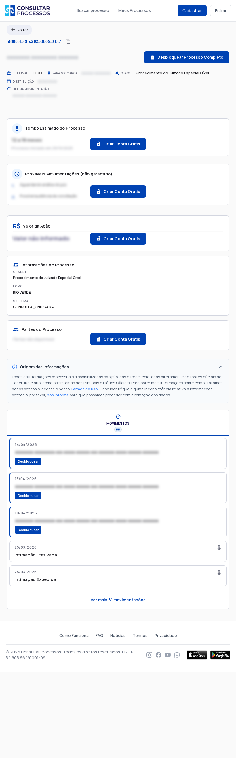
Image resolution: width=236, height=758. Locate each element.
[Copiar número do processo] (68, 41)
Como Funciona (74, 635)
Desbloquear (28, 461)
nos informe (58, 394)
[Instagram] (149, 655)
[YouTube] (168, 655)
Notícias (118, 635)
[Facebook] (158, 655)
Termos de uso (84, 388)
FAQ (99, 635)
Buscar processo (93, 10)
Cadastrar (192, 10)
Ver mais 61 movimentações (118, 599)
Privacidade (166, 635)
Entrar (221, 10)
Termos (140, 635)
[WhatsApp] (177, 655)
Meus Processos (134, 10)
